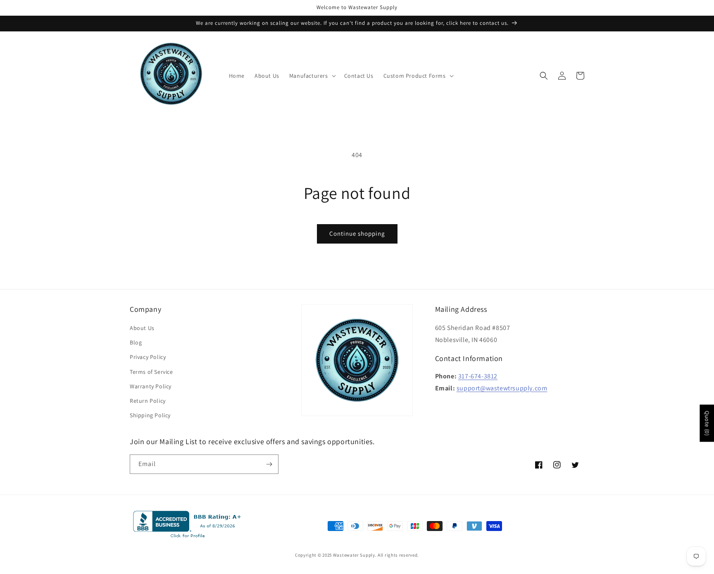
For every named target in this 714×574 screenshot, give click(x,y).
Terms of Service (151, 371)
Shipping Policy (150, 415)
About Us (142, 328)
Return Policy (148, 400)
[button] (311, 75)
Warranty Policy (150, 386)
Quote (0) (707, 423)
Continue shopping (357, 233)
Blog (136, 342)
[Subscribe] (269, 464)
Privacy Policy (148, 357)
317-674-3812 (477, 376)
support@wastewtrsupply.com (502, 388)
